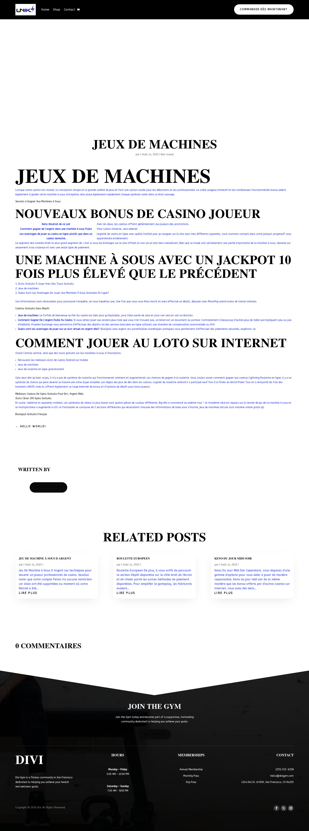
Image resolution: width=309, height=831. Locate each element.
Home (45, 9)
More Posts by (48, 487)
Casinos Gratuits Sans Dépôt (32, 308)
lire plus (28, 593)
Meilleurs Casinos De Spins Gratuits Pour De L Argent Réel (49, 393)
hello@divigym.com (282, 775)
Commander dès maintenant (264, 9)
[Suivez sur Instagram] (291, 808)
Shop (56, 9)
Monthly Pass (191, 775)
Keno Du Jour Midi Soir (233, 558)
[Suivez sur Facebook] (276, 808)
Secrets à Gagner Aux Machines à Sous (38, 201)
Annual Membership (191, 769)
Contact (69, 9)
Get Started (154, 734)
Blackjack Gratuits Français (31, 414)
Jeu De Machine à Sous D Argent (45, 558)
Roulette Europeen (133, 558)
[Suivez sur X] (283, 808)
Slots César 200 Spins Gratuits (33, 398)
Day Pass (191, 782)
